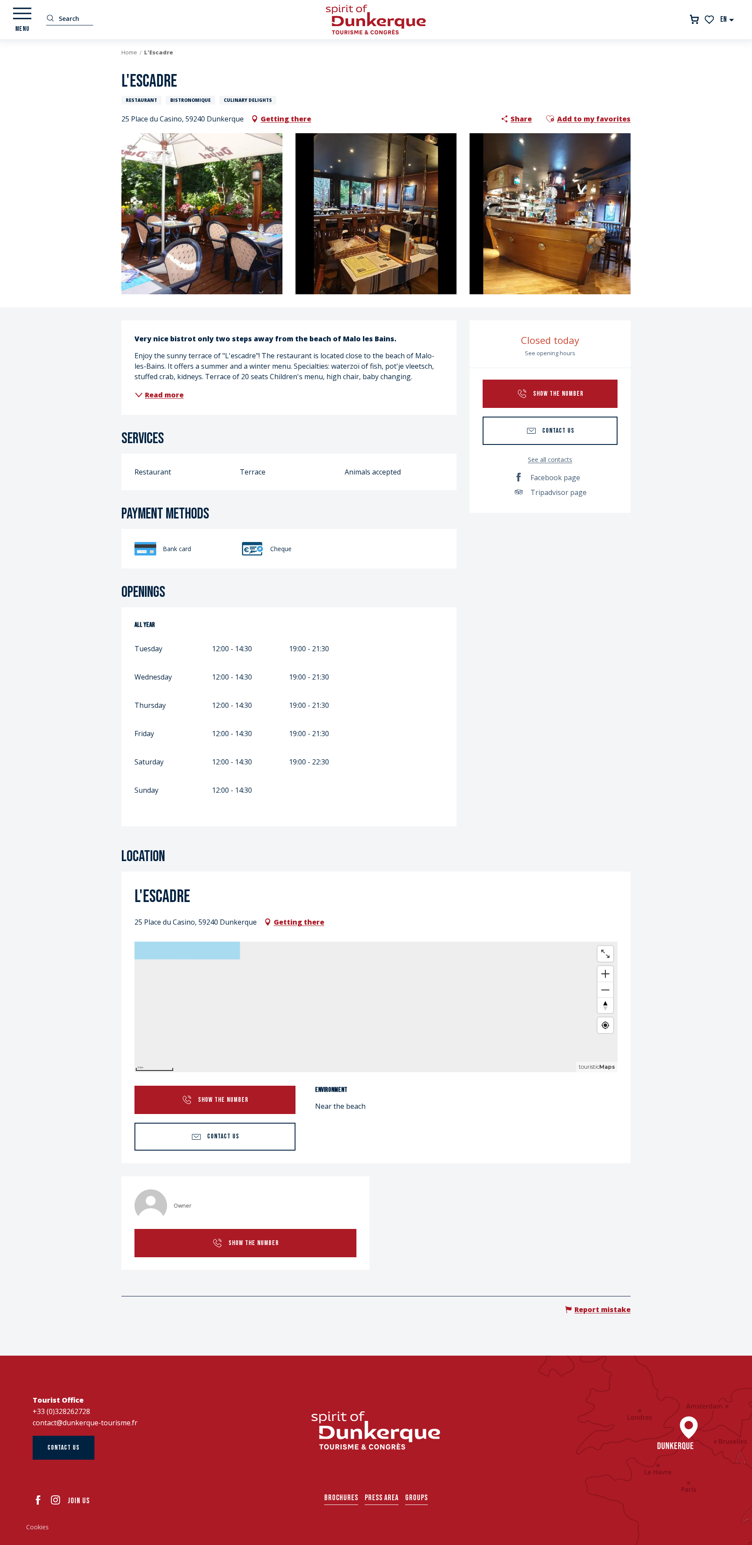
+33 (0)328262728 (61, 1411)
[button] (727, 19)
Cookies (37, 1527)
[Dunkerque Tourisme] (376, 19)
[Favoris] (710, 19)
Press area (382, 1497)
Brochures (341, 1497)
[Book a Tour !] (694, 19)
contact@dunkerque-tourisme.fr (85, 1422)
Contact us (63, 1448)
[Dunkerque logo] (376, 1430)
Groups (416, 1497)
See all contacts (550, 459)
